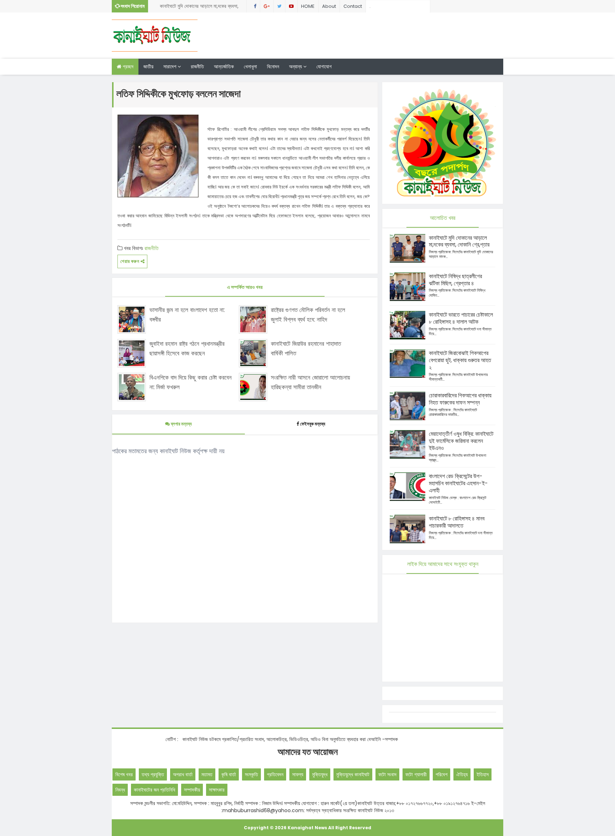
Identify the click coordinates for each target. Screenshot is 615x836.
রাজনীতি (197, 66)
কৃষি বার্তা (228, 774)
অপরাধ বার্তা (183, 774)
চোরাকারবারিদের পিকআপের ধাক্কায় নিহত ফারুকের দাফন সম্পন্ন (460, 399)
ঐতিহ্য (462, 774)
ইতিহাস (483, 774)
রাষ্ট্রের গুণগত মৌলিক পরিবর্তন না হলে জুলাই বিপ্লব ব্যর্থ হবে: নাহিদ (308, 315)
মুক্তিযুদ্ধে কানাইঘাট (352, 774)
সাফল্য (297, 774)
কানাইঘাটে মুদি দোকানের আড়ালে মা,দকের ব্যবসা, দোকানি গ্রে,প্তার (199, 7)
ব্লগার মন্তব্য (181, 423)
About (329, 6)
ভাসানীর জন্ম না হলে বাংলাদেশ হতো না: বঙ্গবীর (187, 315)
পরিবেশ (441, 774)
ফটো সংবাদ (387, 774)
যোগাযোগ (324, 66)
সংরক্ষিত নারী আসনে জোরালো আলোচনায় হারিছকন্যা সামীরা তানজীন (310, 382)
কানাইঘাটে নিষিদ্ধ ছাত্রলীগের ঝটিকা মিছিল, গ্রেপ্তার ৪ (455, 279)
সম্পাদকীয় (192, 789)
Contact (352, 6)
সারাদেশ (170, 66)
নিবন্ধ (120, 789)
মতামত (206, 774)
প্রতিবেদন (275, 774)
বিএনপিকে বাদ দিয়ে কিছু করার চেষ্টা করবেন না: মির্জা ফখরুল (190, 382)
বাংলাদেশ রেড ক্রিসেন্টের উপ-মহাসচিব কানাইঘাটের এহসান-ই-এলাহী (458, 483)
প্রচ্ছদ (127, 66)
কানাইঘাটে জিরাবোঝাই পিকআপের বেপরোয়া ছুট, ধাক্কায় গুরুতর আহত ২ (460, 360)
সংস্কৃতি (251, 774)
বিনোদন (273, 66)
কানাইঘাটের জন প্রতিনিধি (154, 789)
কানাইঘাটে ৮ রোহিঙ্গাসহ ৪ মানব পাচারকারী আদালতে (456, 522)
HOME (308, 6)
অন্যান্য (296, 66)
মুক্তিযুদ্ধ (319, 774)
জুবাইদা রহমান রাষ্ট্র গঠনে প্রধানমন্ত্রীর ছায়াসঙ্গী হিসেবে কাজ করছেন (187, 348)
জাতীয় (148, 66)
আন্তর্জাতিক (224, 66)
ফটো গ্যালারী (416, 774)
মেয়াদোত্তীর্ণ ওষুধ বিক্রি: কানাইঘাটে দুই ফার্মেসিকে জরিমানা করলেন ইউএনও (461, 441)
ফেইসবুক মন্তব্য (312, 423)
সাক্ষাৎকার (217, 789)
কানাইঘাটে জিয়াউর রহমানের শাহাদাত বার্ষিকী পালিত (306, 348)
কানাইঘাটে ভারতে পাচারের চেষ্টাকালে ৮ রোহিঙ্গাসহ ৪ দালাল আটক (461, 318)
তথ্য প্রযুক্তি (153, 774)
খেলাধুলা (250, 66)
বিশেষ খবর (124, 774)
